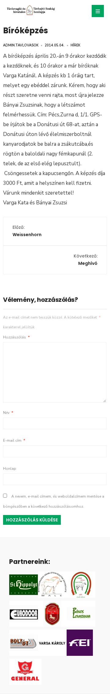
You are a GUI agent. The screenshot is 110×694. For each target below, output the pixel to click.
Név (8, 412)
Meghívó (85, 259)
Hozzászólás (16, 337)
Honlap (9, 468)
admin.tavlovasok (20, 45)
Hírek (75, 45)
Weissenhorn (27, 231)
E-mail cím (14, 440)
